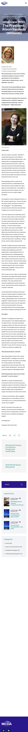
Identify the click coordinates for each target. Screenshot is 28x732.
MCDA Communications (9, 71)
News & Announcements (16, 14)
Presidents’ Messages (11, 550)
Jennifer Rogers (14, 498)
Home (5, 14)
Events (7, 543)
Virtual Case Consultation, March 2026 (15, 515)
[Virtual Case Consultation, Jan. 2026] (6, 525)
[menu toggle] (26, 3)
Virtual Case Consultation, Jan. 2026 (16, 526)
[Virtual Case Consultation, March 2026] (6, 513)
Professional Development (13, 554)
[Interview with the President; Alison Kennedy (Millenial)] (10, 435)
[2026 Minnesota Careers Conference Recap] (6, 501)
